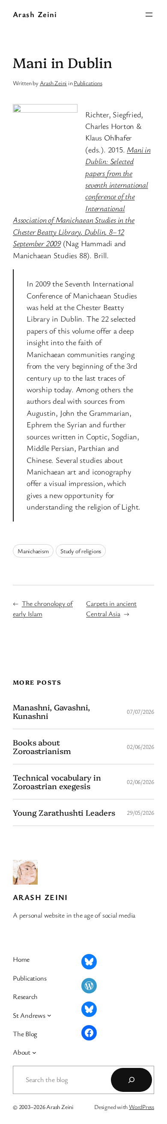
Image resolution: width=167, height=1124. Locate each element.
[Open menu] (149, 14)
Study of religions (80, 551)
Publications (88, 83)
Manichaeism (33, 551)
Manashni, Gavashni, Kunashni (51, 711)
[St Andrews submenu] (49, 1015)
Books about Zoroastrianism (42, 746)
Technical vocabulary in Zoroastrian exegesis (57, 781)
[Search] (131, 1080)
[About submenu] (34, 1052)
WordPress (141, 1107)
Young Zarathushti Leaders (64, 812)
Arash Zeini (35, 14)
